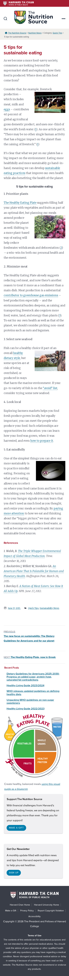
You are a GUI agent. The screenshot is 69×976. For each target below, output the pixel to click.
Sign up (13, 872)
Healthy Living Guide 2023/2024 (25, 685)
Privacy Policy (27, 910)
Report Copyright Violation (51, 910)
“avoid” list (50, 388)
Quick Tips (57, 33)
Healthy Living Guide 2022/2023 (25, 708)
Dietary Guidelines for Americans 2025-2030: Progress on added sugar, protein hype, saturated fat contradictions (33, 676)
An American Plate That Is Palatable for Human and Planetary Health (34, 571)
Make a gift (16, 827)
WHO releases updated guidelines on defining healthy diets (33, 693)
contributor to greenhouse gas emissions (31, 295)
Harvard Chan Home (20, 904)
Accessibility (34, 916)
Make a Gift (10, 910)
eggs (7, 109)
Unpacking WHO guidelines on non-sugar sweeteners (30, 701)
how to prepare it (41, 440)
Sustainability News (49, 608)
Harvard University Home (46, 904)
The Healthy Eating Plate (20, 202)
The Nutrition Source (17, 33)
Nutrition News (35, 33)
